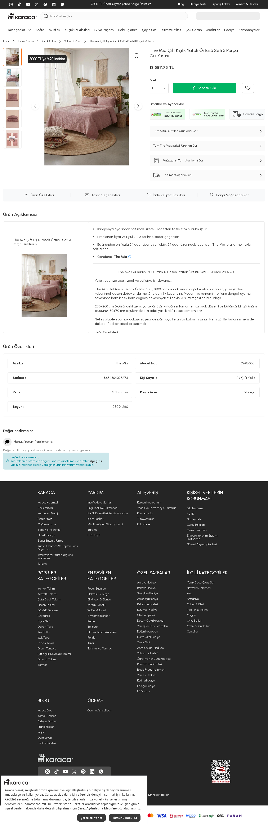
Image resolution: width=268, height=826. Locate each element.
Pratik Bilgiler (46, 727)
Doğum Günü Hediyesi (150, 620)
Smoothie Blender (99, 616)
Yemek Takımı (46, 588)
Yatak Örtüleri (195, 604)
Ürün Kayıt (94, 535)
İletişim (42, 563)
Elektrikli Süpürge (98, 594)
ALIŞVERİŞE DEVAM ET (133, 7)
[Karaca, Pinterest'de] (83, 771)
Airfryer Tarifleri (47, 721)
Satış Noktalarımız (49, 530)
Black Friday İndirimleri (151, 669)
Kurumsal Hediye (147, 610)
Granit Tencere (47, 648)
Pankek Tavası (46, 643)
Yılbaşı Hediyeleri (147, 653)
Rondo (91, 637)
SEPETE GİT (134, 17)
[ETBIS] (213, 771)
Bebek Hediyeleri (147, 604)
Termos (42, 665)
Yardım (92, 530)
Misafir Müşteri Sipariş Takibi (105, 524)
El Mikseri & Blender (100, 599)
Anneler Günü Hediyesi (150, 648)
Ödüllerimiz (45, 519)
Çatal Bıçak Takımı (49, 599)
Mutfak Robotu (96, 605)
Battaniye (193, 599)
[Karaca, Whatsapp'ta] (101, 771)
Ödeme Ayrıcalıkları (100, 710)
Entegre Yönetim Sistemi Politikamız (202, 537)
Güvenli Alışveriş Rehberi (202, 544)
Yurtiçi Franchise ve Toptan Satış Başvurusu (58, 547)
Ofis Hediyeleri (146, 615)
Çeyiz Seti (143, 642)
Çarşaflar (192, 631)
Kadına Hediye (146, 680)
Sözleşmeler (194, 519)
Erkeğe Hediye (146, 686)
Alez (190, 593)
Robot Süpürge (97, 588)
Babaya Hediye (146, 588)
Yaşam (42, 732)
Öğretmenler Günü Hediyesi (154, 659)
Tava (91, 643)
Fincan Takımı (46, 605)
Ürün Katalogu (46, 535)
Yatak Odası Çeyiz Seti (201, 582)
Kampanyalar (145, 513)
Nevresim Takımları (199, 588)
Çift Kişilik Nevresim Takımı (54, 654)
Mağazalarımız (47, 524)
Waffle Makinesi (97, 610)
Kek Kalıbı (44, 632)
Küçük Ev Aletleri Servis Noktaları (108, 513)
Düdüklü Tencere (48, 610)
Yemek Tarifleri (47, 716)
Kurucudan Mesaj (48, 513)
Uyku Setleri (194, 620)
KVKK (190, 514)
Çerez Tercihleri (197, 530)
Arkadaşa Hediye (147, 599)
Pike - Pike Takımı (197, 610)
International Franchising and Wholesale (55, 556)
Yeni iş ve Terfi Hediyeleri (152, 626)
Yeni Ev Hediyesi (147, 675)
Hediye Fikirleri (47, 743)
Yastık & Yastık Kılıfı (198, 626)
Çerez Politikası (196, 525)
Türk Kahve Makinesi (100, 648)
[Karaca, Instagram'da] (47, 771)
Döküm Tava (45, 627)
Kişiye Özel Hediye (148, 637)
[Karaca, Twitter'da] (74, 771)
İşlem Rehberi (96, 519)
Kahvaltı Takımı (47, 594)
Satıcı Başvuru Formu (50, 540)
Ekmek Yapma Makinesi (102, 632)
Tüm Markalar (145, 519)
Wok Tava (43, 637)
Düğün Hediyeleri (147, 631)
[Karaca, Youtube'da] (65, 771)
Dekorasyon (45, 738)
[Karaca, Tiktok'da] (56, 771)
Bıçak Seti (44, 621)
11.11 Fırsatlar (144, 691)
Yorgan (191, 615)
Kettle (91, 621)
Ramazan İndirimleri (149, 664)
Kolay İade (143, 524)
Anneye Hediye (146, 582)
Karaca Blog (45, 710)
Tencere (93, 627)
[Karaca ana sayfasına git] (55, 758)
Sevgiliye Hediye (147, 593)
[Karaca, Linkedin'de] (92, 771)
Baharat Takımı (47, 659)
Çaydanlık (44, 616)
